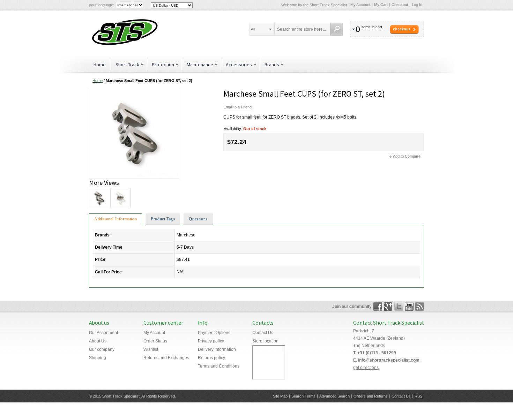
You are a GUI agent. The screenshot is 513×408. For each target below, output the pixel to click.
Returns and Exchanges (166, 357)
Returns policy (211, 357)
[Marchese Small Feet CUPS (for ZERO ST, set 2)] (134, 91)
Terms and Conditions (218, 366)
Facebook (377, 306)
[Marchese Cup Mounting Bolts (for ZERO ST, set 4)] (120, 198)
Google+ (388, 306)
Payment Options (214, 332)
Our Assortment (103, 332)
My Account (360, 4)
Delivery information (217, 349)
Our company (101, 349)
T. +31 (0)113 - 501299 (374, 352)
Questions (198, 219)
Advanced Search (334, 396)
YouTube (409, 306)
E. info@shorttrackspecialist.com (386, 360)
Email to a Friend (237, 107)
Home (100, 64)
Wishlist (150, 349)
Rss (419, 306)
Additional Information (115, 219)
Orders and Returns (371, 396)
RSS (418, 396)
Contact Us (262, 332)
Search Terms (303, 396)
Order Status (155, 341)
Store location (265, 341)
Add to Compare (407, 156)
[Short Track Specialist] (124, 32)
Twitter (398, 306)
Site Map (280, 396)
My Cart (381, 4)
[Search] (336, 29)
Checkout (400, 4)
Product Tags (163, 219)
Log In (417, 4)
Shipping (97, 357)
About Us (97, 341)
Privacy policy (211, 341)
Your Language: (101, 5)
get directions (366, 367)
